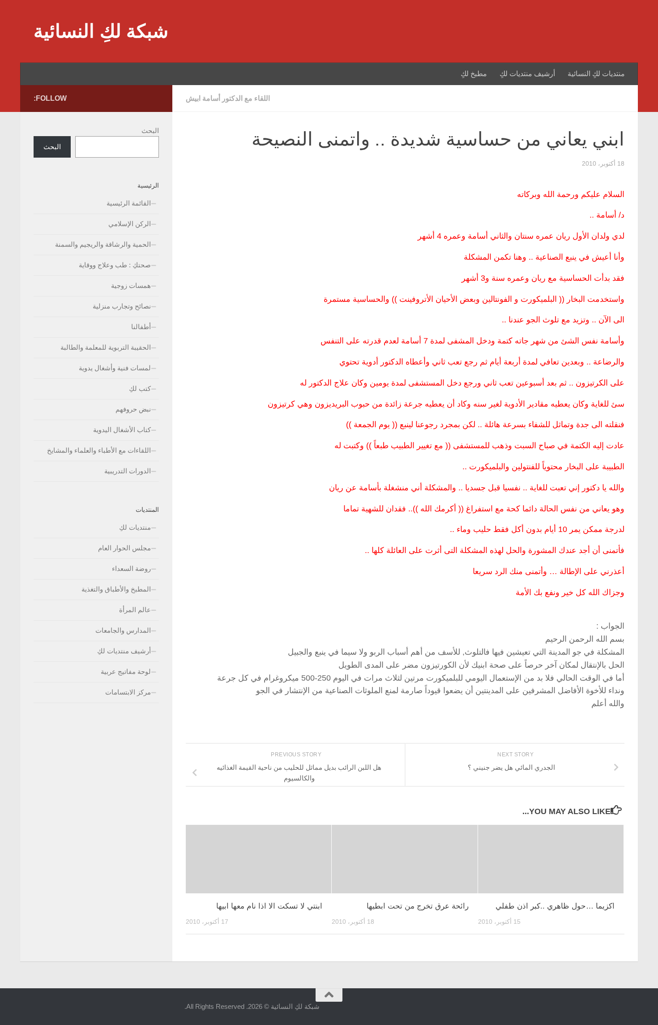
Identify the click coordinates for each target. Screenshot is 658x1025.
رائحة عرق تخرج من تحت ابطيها (418, 906)
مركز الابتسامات (128, 692)
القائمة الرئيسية (129, 203)
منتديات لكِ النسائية (596, 73)
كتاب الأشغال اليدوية (122, 429)
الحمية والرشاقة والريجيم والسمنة (103, 244)
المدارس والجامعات (123, 630)
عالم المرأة (135, 609)
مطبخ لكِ (474, 73)
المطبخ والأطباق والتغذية (116, 589)
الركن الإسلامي (129, 223)
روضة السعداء (131, 568)
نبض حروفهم (133, 409)
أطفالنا (141, 326)
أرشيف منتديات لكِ (527, 73)
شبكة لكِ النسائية (101, 31)
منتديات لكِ (135, 527)
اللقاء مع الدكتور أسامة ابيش (228, 98)
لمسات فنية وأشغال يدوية (115, 368)
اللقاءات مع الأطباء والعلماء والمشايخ (99, 450)
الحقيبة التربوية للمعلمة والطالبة (105, 347)
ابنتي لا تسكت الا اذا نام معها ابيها (269, 906)
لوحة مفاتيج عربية (126, 671)
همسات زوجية (131, 285)
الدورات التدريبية (127, 471)
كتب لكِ (140, 388)
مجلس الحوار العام (124, 548)
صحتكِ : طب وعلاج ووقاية (115, 265)
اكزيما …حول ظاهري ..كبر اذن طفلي (555, 906)
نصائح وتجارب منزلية (122, 306)
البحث (150, 130)
